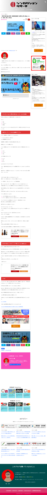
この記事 (33, 32)
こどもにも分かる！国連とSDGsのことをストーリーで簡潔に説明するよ (8, 432)
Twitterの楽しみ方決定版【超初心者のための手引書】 (23, 450)
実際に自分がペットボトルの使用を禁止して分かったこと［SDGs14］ (8, 437)
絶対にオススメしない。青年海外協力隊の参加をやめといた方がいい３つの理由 (23, 432)
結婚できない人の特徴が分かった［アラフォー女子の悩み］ (38, 454)
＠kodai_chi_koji (12, 50)
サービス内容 (9, 490)
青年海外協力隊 (8, 350)
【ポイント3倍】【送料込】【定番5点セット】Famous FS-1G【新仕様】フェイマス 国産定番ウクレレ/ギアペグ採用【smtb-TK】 (20, 232)
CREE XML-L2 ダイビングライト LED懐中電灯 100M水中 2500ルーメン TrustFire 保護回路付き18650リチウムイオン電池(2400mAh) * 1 (19, 267)
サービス (22, 9)
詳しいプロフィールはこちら (15, 364)
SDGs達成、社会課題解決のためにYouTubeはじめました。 (22, 454)
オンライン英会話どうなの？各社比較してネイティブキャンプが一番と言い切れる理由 (8, 455)
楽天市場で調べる (15, 236)
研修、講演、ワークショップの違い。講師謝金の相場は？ (38, 437)
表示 (8, 95)
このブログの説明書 (29, 9)
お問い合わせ (20, 490)
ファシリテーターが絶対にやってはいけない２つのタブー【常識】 (38, 432)
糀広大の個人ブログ (21, 493)
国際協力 (2, 348)
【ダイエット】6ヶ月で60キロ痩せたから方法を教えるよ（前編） (38, 450)
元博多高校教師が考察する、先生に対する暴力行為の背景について (8, 450)
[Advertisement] (15, 43)
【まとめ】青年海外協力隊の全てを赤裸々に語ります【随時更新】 (12, 306)
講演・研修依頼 (38, 105)
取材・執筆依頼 (38, 50)
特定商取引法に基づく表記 (36, 490)
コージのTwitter (3, 301)
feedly (16, 338)
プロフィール (17, 9)
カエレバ (14, 234)
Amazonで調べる (24, 236)
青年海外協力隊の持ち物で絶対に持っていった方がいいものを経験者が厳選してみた (23, 437)
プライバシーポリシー (28, 490)
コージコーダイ (25, 19)
